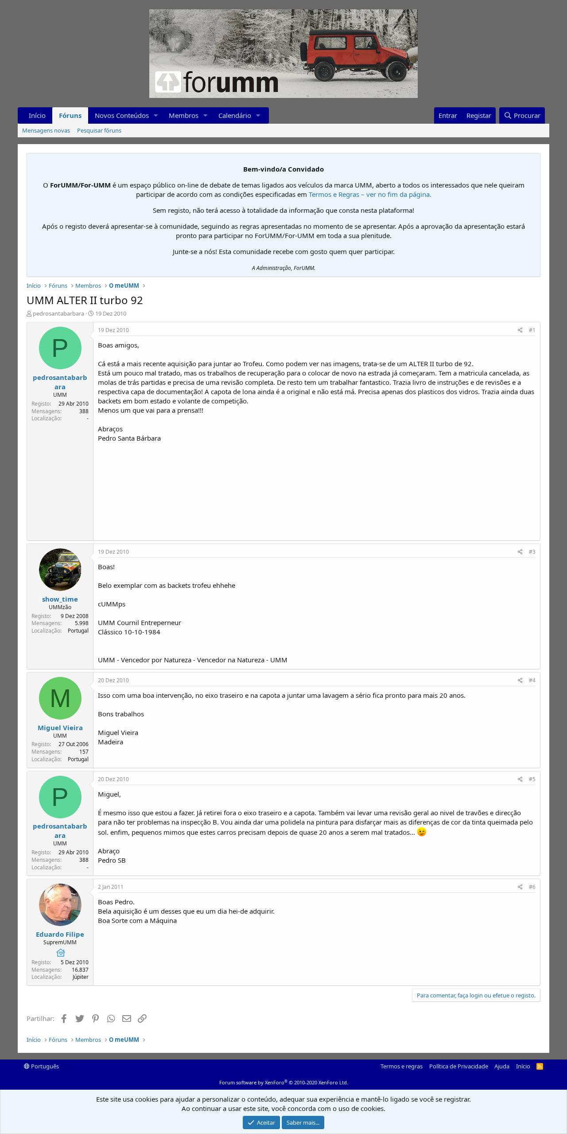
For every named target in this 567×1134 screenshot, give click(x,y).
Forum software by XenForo (283, 1082)
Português (44, 1066)
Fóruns (70, 115)
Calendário (234, 115)
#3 (532, 551)
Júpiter (81, 977)
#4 (532, 680)
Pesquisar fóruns (99, 130)
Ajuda (501, 1066)
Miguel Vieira (60, 727)
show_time (60, 598)
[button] (156, 115)
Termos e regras (402, 1066)
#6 (532, 887)
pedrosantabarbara (58, 313)
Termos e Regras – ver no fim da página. (370, 194)
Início (37, 115)
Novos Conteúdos (122, 115)
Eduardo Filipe (60, 934)
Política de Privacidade (458, 1066)
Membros (183, 115)
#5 (532, 779)
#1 (532, 330)
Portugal (78, 630)
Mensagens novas (46, 130)
